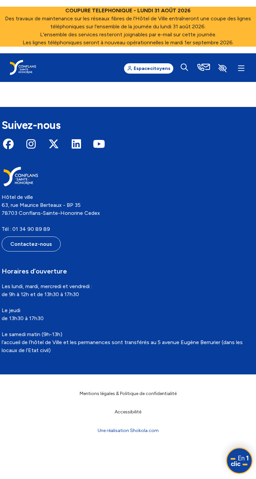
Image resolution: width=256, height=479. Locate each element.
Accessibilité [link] (128, 412)
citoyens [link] (152, 68)
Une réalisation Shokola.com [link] (128, 430)
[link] (23, 67)
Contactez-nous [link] (31, 244)
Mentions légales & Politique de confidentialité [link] (128, 393)
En (240, 461)
